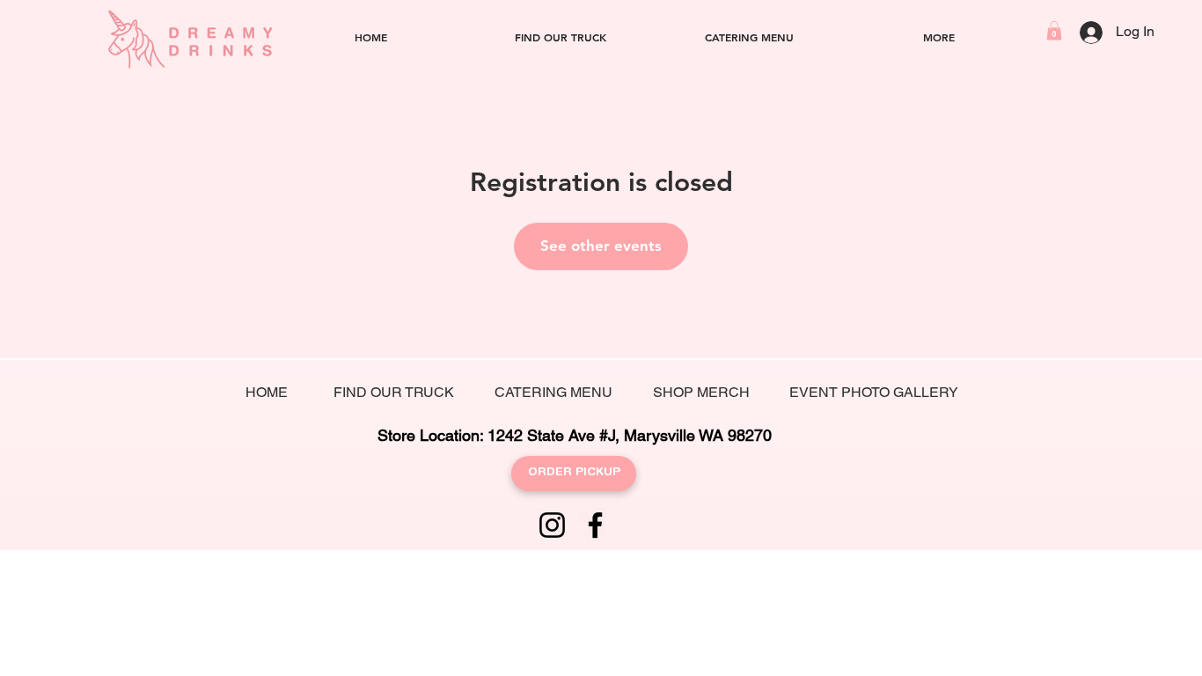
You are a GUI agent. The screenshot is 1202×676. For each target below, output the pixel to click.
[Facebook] (595, 525)
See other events (601, 245)
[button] (1054, 30)
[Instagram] (552, 525)
